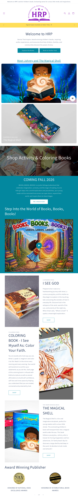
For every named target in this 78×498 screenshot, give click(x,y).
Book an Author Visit (50, 50)
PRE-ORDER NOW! (39, 202)
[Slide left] (35, 495)
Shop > (39, 165)
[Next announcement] (74, 25)
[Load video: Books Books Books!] (39, 245)
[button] (4, 13)
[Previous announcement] (4, 25)
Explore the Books (28, 50)
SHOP (49, 320)
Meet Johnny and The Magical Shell (39, 61)
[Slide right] (43, 495)
